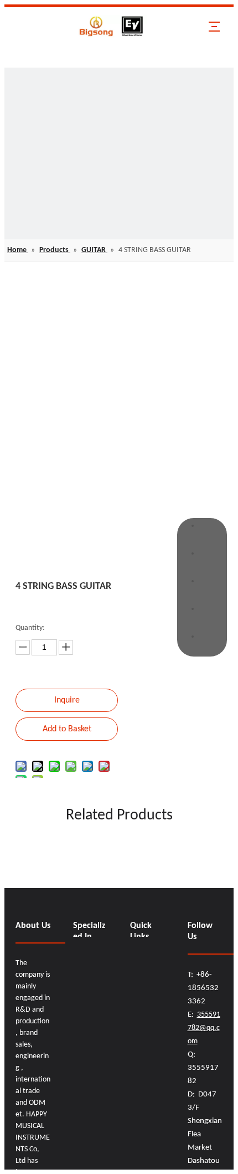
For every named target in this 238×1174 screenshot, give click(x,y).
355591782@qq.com (204, 1028)
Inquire (67, 700)
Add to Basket (67, 729)
